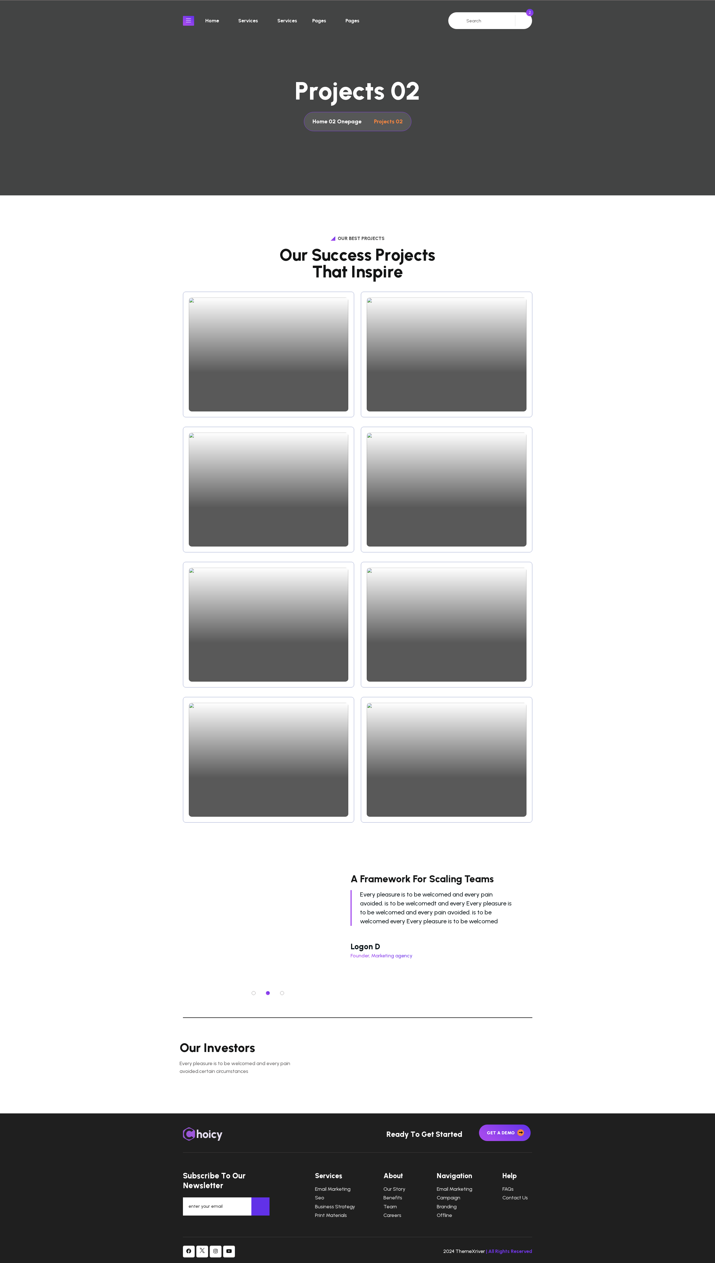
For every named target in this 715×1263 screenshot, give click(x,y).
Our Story (394, 1189)
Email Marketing (333, 1189)
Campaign (448, 1198)
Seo (319, 1198)
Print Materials (331, 1215)
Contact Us (515, 1198)
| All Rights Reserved (509, 1251)
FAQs (508, 1189)
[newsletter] (260, 1206)
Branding (447, 1207)
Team (390, 1207)
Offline (444, 1215)
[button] (254, 993)
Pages (319, 21)
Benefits (392, 1198)
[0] (523, 20)
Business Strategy (335, 1207)
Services (248, 21)
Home (212, 21)
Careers (392, 1215)
